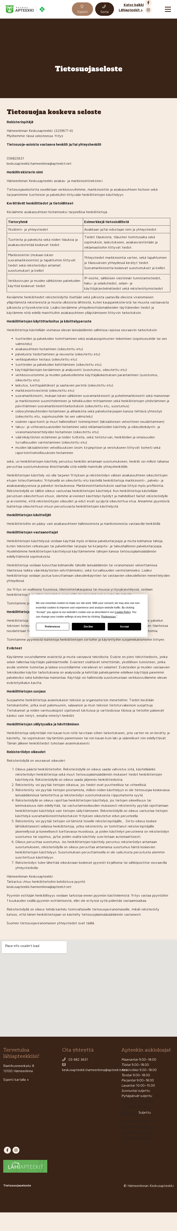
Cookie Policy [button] (123, 611)
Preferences (52, 626)
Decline (88, 626)
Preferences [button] (108, 616)
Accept (124, 626)
